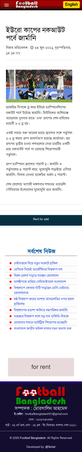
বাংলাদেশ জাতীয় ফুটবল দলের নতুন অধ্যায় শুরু (42, 329)
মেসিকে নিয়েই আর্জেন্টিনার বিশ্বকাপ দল (38, 269)
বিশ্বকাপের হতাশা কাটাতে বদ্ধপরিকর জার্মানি (41, 310)
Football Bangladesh (33, 438)
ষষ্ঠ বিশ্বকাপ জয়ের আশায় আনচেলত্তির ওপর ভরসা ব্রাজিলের (44, 301)
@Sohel (50, 447)
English (71, 4)
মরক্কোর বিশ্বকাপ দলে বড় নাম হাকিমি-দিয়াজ (41, 316)
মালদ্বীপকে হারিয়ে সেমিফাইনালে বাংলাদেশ (40, 282)
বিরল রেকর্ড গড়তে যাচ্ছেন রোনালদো (36, 276)
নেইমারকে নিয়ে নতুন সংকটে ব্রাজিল (36, 263)
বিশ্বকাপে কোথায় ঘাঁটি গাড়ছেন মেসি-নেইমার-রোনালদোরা (42, 290)
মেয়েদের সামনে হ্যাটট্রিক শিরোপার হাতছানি (40, 322)
